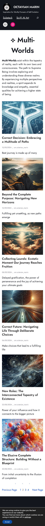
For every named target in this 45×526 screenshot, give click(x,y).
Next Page (37, 490)
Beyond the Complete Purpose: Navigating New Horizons (19, 198)
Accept (7, 522)
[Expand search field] (37, 18)
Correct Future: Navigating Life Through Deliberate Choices (20, 330)
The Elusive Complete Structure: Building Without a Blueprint (21, 459)
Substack (7, 18)
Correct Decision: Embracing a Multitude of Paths (21, 140)
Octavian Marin (26, 7)
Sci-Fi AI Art (22, 18)
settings (27, 517)
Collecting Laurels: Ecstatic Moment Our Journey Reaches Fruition (22, 263)
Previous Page (9, 490)
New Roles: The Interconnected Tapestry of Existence (20, 395)
